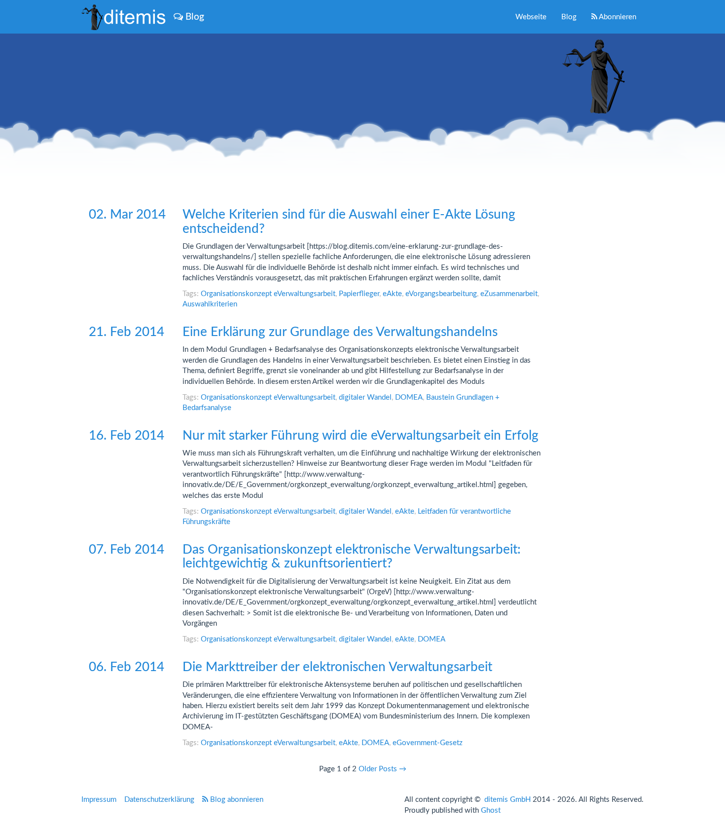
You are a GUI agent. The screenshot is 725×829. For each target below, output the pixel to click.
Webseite (530, 17)
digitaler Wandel (365, 397)
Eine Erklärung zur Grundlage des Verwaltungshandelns (340, 332)
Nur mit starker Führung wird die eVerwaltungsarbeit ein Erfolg (360, 435)
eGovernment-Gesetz (428, 743)
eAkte (392, 294)
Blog (569, 17)
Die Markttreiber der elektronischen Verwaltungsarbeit (337, 667)
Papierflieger (359, 294)
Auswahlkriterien (209, 304)
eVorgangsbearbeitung (441, 294)
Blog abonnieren (235, 799)
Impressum (98, 799)
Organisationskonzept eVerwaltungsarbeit (268, 294)
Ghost (491, 810)
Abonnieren (616, 17)
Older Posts (382, 769)
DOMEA (409, 397)
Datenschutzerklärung (159, 799)
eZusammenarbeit (509, 294)
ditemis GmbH (507, 799)
